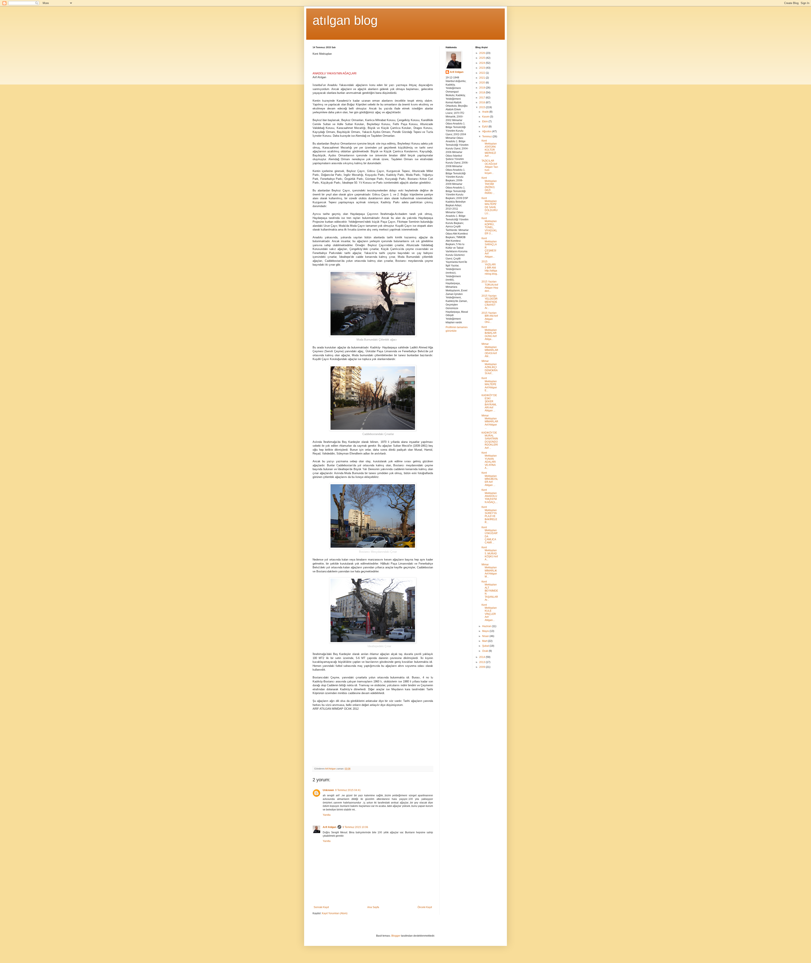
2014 (482, 657)
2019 (482, 87)
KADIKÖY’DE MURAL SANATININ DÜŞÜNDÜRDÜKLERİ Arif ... (490, 440)
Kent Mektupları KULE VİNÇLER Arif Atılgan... (489, 612)
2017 (482, 97)
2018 (482, 92)
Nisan (486, 636)
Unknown (328, 790)
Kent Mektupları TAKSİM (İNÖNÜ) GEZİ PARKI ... (489, 185)
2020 (482, 82)
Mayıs (486, 631)
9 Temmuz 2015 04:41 (348, 790)
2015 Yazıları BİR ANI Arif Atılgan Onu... (490, 317)
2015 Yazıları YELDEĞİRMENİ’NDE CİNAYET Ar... (490, 302)
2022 (482, 72)
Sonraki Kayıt (321, 907)
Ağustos (487, 131)
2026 (482, 53)
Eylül (485, 126)
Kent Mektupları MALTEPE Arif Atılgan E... (489, 384)
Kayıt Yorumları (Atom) (334, 913)
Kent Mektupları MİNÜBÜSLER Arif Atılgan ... (490, 479)
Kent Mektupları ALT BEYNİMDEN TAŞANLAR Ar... (490, 590)
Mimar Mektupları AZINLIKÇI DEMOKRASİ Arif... (490, 367)
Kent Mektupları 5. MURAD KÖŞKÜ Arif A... (490, 553)
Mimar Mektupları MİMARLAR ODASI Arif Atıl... (490, 350)
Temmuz (487, 136)
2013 (482, 662)
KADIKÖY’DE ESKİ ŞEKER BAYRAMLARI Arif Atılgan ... (489, 403)
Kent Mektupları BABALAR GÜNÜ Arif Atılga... (489, 333)
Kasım (486, 116)
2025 (482, 57)
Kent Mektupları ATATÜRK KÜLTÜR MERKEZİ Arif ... (489, 148)
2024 (482, 62)
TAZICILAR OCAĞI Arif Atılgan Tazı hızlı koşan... (490, 167)
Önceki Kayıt (425, 907)
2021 (482, 77)
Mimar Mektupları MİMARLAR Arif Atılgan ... (490, 421)
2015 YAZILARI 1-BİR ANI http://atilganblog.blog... (490, 269)
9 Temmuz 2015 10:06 (355, 827)
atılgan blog (345, 20)
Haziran (487, 626)
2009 (482, 667)
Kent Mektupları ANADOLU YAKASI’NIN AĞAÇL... (490, 496)
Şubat (486, 645)
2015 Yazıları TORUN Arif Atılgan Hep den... (490, 286)
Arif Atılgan (329, 827)
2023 (482, 67)
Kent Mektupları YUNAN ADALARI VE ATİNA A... (489, 460)
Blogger (395, 935)
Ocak (485, 650)
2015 (482, 107)
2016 (482, 102)
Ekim (485, 121)
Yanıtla (327, 814)
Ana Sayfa (373, 907)
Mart (485, 641)
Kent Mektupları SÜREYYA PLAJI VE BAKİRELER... (489, 515)
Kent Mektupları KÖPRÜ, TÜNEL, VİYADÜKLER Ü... (489, 226)
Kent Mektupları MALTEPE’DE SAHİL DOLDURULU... (490, 206)
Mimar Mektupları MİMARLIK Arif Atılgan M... (489, 570)
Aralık (485, 111)
